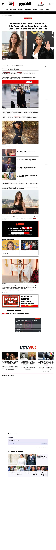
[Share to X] (9, 68)
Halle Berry (18, 310)
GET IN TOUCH (29, 305)
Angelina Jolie (11, 15)
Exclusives (6, 15)
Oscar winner (17, 116)
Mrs (5, 181)
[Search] (3, 4)
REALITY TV (13, 9)
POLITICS (20, 9)
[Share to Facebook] (5, 68)
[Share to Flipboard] (11, 68)
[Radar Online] (25, 4)
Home (3, 15)
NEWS (6, 9)
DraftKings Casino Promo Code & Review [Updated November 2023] (18, 313)
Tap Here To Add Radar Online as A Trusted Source (16, 81)
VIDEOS (41, 9)
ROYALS (35, 9)
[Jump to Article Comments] (2, 68)
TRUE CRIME (28, 9)
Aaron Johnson (9, 64)
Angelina (32, 216)
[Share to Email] (15, 68)
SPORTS (47, 9)
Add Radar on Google (15, 69)
